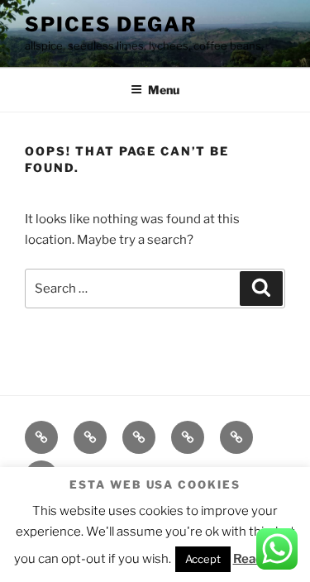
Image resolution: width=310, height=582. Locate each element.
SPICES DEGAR (111, 24)
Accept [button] (203, 558)
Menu (163, 90)
